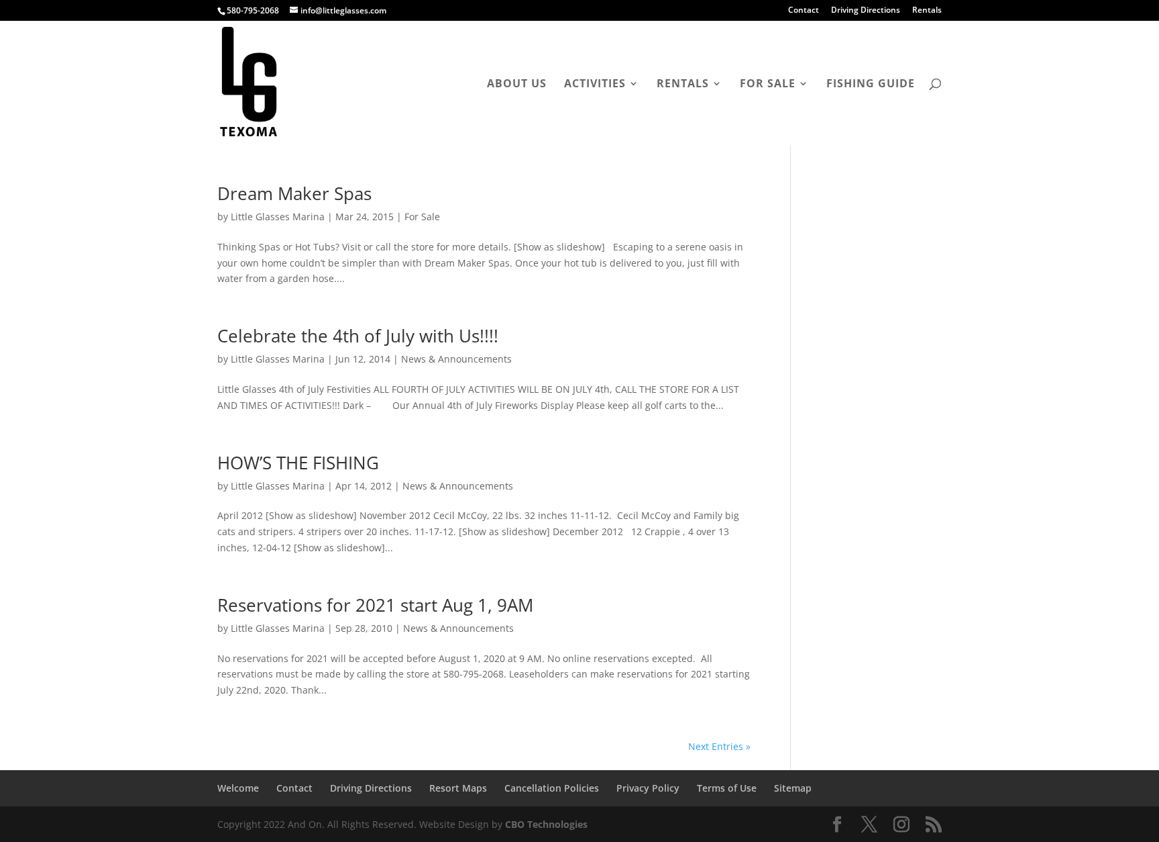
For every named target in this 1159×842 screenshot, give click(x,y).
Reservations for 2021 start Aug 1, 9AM (375, 605)
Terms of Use (727, 788)
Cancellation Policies (551, 788)
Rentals (927, 10)
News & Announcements (456, 359)
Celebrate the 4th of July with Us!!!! (357, 336)
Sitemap (793, 788)
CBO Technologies (546, 824)
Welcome (238, 788)
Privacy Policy (647, 788)
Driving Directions (865, 10)
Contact (803, 10)
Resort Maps (458, 788)
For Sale (767, 85)
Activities (595, 85)
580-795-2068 (253, 10)
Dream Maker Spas (294, 193)
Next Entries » (719, 746)
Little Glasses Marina (278, 216)
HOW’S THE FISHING (298, 463)
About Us (517, 85)
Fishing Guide (870, 85)
